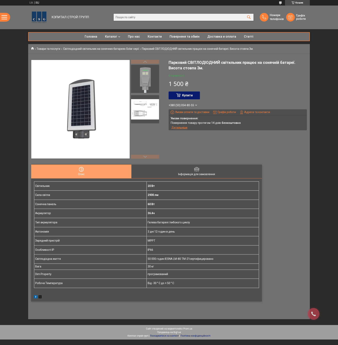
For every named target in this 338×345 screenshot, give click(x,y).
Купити (187, 95)
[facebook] (35, 297)
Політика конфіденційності (195, 335)
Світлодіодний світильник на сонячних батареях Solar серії (101, 48)
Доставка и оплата (221, 36)
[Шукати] (249, 17)
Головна (91, 36)
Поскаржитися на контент (164, 335)
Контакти (155, 36)
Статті (248, 36)
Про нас (134, 36)
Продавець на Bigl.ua (169, 332)
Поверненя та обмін (185, 36)
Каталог (111, 36)
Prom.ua (187, 328)
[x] (40, 297)
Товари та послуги (48, 48)
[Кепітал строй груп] (39, 17)
